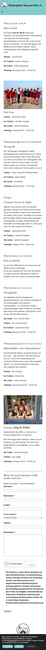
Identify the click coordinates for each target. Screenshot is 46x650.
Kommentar (10, 532)
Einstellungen (12, 640)
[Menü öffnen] (2, 11)
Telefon (7, 523)
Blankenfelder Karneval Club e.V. (25, 5)
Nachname (9, 496)
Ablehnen (19, 646)
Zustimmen (7, 646)
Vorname (8, 486)
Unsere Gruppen (10, 514)
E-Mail (7, 505)
